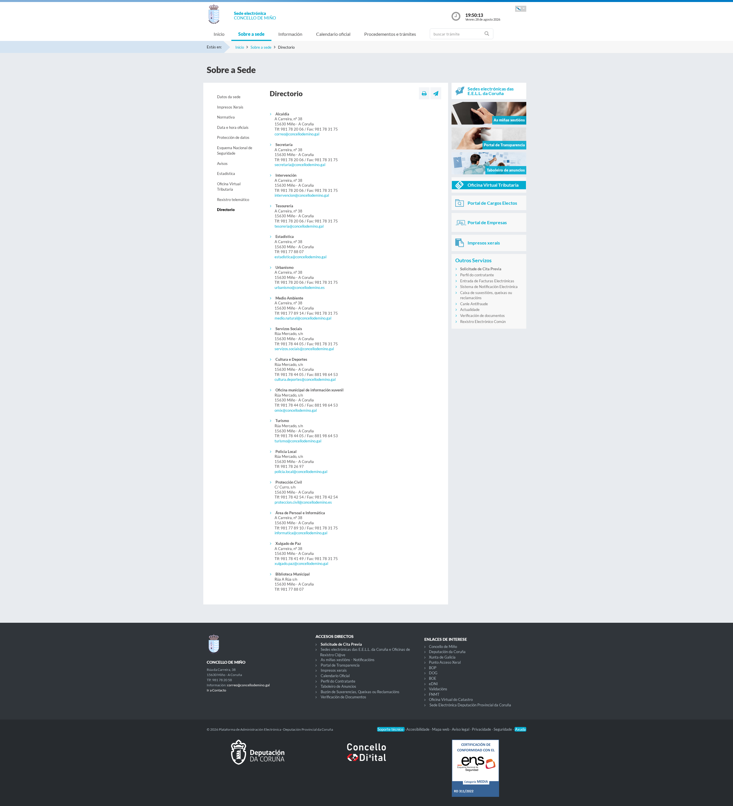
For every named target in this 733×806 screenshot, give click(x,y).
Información (290, 34)
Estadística (226, 173)
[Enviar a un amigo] (435, 93)
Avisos (222, 163)
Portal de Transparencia (340, 665)
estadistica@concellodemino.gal (300, 257)
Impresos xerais (334, 670)
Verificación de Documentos (343, 697)
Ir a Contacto (216, 690)
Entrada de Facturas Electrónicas (487, 281)
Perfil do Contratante (338, 681)
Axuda (520, 729)
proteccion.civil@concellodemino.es (303, 502)
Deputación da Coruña (447, 651)
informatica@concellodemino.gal (301, 533)
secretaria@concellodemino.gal (300, 164)
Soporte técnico (391, 729)
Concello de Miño (443, 646)
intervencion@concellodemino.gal (302, 195)
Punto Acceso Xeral (445, 662)
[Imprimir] (424, 93)
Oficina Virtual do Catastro (451, 699)
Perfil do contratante (477, 275)
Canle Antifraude (474, 303)
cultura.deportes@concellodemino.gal (305, 379)
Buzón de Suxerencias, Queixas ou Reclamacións (360, 691)
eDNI (433, 683)
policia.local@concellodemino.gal (301, 471)
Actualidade (470, 309)
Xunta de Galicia (442, 657)
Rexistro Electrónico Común (483, 321)
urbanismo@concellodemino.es (300, 287)
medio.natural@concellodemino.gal (303, 318)
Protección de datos (233, 137)
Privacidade (482, 729)
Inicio (219, 34)
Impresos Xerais (230, 107)
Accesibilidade (418, 729)
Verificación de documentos (482, 315)
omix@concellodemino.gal (296, 410)
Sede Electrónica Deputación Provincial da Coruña (470, 705)
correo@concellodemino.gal (297, 134)
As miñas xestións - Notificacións (348, 659)
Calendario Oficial (335, 675)
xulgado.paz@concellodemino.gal (301, 563)
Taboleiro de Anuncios (338, 686)
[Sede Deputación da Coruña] (258, 757)
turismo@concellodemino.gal (298, 441)
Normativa (226, 117)
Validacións (438, 689)
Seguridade (503, 729)
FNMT (434, 694)
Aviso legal (461, 729)
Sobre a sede (251, 34)
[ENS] (475, 773)
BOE (432, 678)
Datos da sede (229, 96)
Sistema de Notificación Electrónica (489, 286)
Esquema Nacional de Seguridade (234, 150)
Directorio (226, 209)
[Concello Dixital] (366, 757)
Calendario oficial (333, 34)
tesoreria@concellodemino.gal (299, 226)
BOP (432, 667)
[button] (520, 9)
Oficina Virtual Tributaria (229, 187)
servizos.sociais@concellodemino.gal (304, 348)
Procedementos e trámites (390, 34)
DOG (433, 673)
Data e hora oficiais (233, 127)
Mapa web (441, 729)
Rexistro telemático (233, 199)
